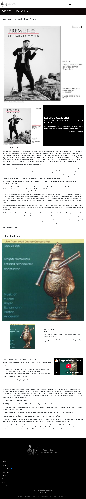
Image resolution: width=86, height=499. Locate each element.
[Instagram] (45, 492)
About (4, 465)
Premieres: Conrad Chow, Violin (19, 18)
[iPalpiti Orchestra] (43, 280)
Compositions (6, 468)
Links (3, 482)
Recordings (5, 472)
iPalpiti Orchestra (11, 235)
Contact (4, 485)
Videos (4, 475)
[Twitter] (43, 492)
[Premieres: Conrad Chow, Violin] (43, 62)
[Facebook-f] (40, 492)
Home (4, 461)
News (3, 478)
